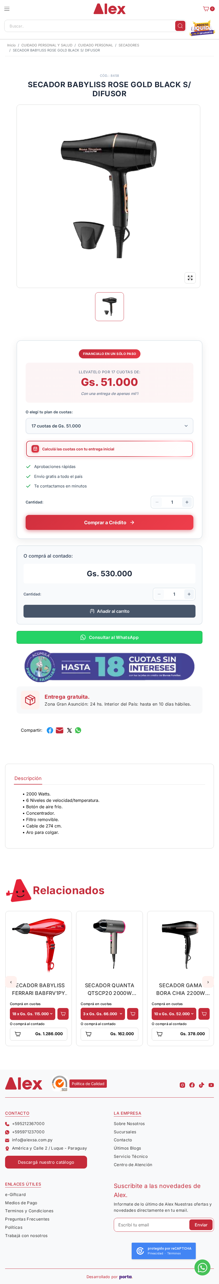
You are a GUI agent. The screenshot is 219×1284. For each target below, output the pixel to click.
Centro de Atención (133, 1164)
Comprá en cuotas (25, 1004)
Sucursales (125, 1131)
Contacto (123, 1139)
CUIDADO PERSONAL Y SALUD (46, 45)
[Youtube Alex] (211, 1083)
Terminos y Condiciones (29, 1210)
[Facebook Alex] (192, 1083)
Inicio (11, 45)
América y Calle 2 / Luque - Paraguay (49, 1148)
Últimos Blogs (127, 1148)
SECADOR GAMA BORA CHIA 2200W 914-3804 (180, 989)
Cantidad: (34, 502)
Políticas (13, 1227)
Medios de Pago (21, 1202)
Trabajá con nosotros (26, 1235)
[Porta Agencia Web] (125, 1277)
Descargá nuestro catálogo (46, 1162)
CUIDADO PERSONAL (95, 45)
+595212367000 (28, 1123)
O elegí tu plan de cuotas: (49, 412)
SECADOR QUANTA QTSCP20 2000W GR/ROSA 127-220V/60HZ (109, 989)
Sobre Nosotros (129, 1123)
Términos (174, 1253)
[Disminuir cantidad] (157, 502)
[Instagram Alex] (182, 1083)
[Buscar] (180, 26)
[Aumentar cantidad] (187, 502)
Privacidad (155, 1253)
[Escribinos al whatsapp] (202, 1267)
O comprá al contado (27, 1024)
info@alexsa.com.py (32, 1139)
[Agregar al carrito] (63, 1014)
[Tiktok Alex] (201, 1083)
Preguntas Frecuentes (27, 1219)
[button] (7, 8)
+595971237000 (28, 1131)
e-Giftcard (15, 1194)
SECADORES (129, 45)
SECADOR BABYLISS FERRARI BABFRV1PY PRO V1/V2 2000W (38, 989)
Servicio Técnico (131, 1156)
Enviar (201, 1224)
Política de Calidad (88, 1083)
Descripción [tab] (28, 778)
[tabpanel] (109, 813)
